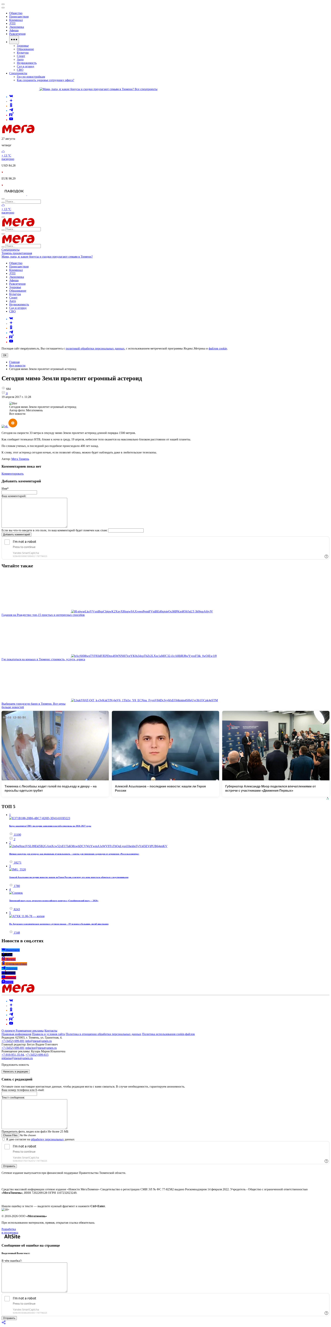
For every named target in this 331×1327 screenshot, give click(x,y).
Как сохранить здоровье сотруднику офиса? (45, 80)
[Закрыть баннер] (3, 4)
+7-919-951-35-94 (13, 1054)
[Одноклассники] (11, 106)
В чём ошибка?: (12, 1260)
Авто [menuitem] (20, 59)
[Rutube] (11, 115)
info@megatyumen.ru (38, 1041)
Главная (14, 362)
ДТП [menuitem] (12, 23)
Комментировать (13, 473)
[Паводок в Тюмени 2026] (14, 194)
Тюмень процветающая (17, 253)
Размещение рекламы (30, 1030)
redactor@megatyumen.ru (41, 1047)
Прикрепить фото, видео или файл (35, 1131)
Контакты (50, 1030)
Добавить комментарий (16, 534)
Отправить (9, 1166)
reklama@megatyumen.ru (17, 1058)
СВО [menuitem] (20, 69)
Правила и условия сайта (48, 1034)
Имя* (5, 488)
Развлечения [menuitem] (17, 33)
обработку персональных (47, 1139)
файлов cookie (218, 348)
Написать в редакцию (15, 1071)
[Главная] (46, 132)
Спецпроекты (11, 249)
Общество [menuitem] (15, 13)
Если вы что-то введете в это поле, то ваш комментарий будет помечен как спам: (54, 530)
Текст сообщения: (13, 1097)
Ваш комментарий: (14, 496)
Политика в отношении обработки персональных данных (103, 1034)
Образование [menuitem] (25, 49)
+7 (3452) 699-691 (13, 1041)
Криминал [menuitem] (16, 20)
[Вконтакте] (11, 96)
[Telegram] (11, 110)
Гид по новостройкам (31, 76)
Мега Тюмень (20, 459)
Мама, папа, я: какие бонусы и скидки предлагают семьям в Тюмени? (47, 256)
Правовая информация (16, 1034)
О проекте (9, 1030)
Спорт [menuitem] (21, 56)
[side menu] (3, 7)
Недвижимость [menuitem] (27, 63)
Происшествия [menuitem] (19, 16)
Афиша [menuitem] (14, 30)
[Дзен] (11, 101)
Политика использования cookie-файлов (168, 1034)
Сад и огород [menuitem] (25, 66)
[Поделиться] (4, 1323)
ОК (5, 355)
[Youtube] (11, 119)
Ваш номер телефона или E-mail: (23, 1090)
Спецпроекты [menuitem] (18, 73)
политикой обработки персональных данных (95, 348)
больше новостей (13, 707)
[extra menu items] (14, 40)
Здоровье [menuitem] (23, 45)
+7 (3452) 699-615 (36, 1054)
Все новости (17, 365)
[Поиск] (3, 198)
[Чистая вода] (36, 194)
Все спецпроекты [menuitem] (146, 89)
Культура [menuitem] (23, 52)
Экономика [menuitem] (16, 27)
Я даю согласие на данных (40, 1139)
